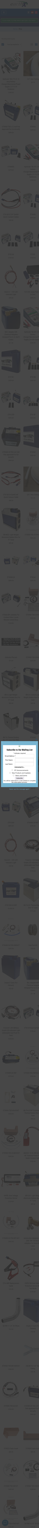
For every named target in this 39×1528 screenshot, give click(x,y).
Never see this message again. (19, 789)
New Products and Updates (21, 773)
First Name (9, 760)
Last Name (8, 764)
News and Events (20, 775)
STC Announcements (20, 770)
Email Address (10, 756)
